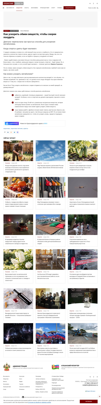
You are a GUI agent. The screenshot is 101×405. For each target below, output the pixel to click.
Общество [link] (39, 163)
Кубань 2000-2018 (40, 389)
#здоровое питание (17, 128)
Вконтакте (90, 3)
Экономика (34, 7)
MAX (45, 123)
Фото (20, 379)
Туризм (59, 7)
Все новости (10, 7)
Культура (21, 376)
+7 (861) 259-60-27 (91, 383)
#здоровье (6, 128)
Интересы (21, 389)
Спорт (53, 7)
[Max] (17, 132)
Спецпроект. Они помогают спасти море (58, 379)
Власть (27, 7)
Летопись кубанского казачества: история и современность (41, 383)
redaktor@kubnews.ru (90, 385)
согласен (88, 401)
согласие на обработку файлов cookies (39, 402)
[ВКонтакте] (8, 132)
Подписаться (13, 123)
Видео (20, 381)
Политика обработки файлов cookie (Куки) (57, 392)
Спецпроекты (69, 7)
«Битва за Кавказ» (40, 379)
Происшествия (44, 7)
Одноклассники (93, 3)
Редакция (54, 382)
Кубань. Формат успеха (42, 391)
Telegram (97, 3)
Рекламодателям (56, 385)
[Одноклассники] (11, 132)
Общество (19, 7)
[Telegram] (14, 132)
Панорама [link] (7, 163)
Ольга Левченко (24, 30)
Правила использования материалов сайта (58, 388)
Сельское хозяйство (24, 386)
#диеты (25, 128)
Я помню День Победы (58, 376)
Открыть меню (3, 8)
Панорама (38, 376)
